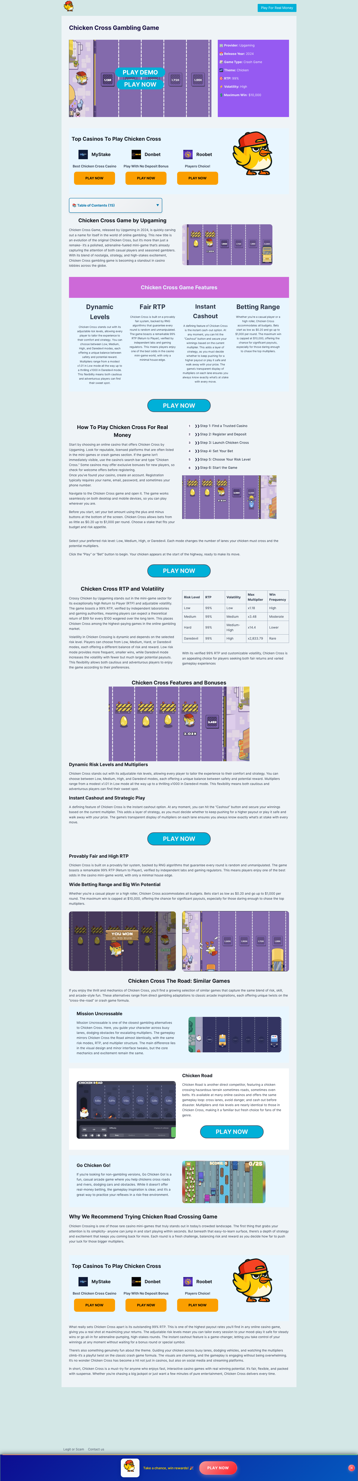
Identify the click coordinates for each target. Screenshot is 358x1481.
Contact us (96, 1449)
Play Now (140, 84)
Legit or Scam (73, 1449)
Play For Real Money (277, 8)
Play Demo (140, 72)
